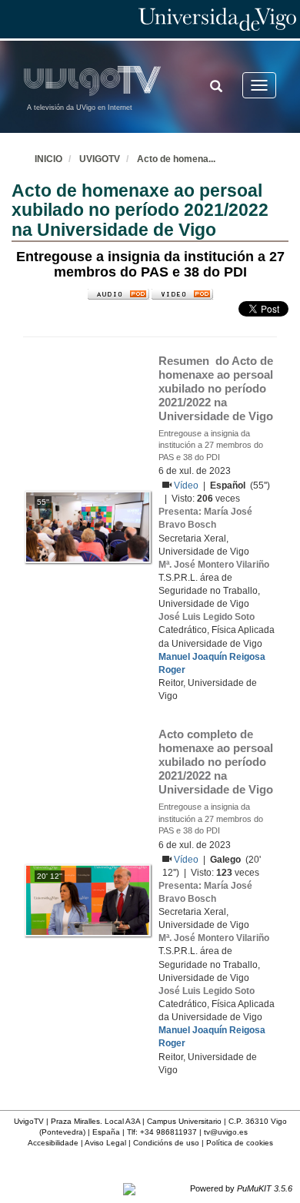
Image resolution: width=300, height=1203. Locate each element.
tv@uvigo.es (226, 1132)
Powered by (241, 1188)
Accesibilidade (53, 1142)
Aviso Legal (105, 1142)
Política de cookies (239, 1142)
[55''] (87, 526)
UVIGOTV (99, 159)
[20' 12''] (87, 899)
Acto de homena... (176, 159)
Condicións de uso (166, 1142)
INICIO (48, 159)
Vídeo (187, 485)
